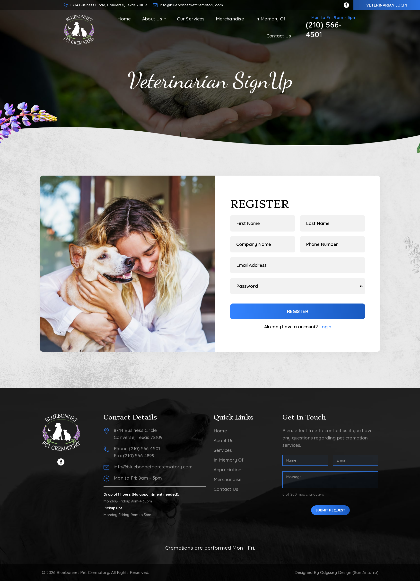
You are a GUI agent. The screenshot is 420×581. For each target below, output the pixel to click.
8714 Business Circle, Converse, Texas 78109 (108, 5)
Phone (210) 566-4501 (137, 448)
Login (325, 327)
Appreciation (227, 470)
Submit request (330, 510)
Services (223, 450)
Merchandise (228, 479)
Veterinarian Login (386, 5)
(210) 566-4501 (324, 29)
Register (297, 311)
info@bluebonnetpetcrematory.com (191, 5)
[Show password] (361, 286)
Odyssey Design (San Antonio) (349, 572)
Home (220, 431)
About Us (224, 440)
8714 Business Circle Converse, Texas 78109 (138, 433)
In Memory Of (229, 460)
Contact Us (226, 489)
